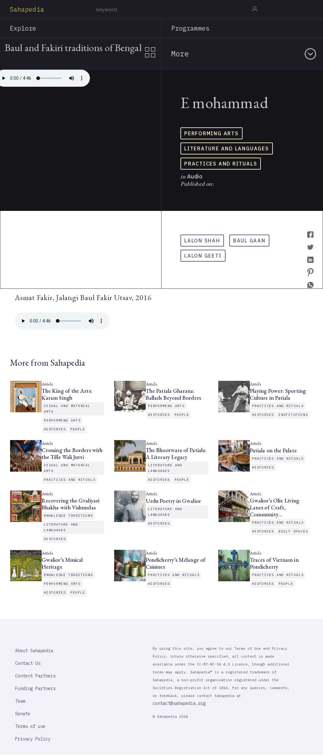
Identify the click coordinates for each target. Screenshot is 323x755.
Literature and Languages (226, 148)
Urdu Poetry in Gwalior (173, 500)
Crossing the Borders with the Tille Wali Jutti (72, 454)
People (77, 429)
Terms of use (30, 726)
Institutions (293, 415)
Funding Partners (35, 688)
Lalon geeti (203, 256)
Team (20, 701)
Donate (22, 714)
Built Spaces (293, 531)
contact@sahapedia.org (179, 703)
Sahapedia (27, 9)
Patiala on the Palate (273, 450)
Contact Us (27, 663)
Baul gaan (249, 240)
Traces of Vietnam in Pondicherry (274, 563)
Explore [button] (23, 28)
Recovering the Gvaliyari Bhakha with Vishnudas (70, 504)
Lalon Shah (202, 240)
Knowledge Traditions (68, 516)
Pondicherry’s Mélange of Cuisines (175, 563)
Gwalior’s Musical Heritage (62, 563)
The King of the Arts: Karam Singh (67, 394)
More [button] (180, 54)
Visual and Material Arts (67, 409)
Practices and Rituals (220, 163)
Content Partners (35, 676)
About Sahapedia (34, 650)
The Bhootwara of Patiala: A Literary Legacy (176, 454)
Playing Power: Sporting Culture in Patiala (278, 394)
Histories (55, 429)
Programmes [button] (190, 28)
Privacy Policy (32, 739)
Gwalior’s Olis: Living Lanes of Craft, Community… (274, 507)
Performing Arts (211, 133)
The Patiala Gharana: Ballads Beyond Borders (173, 394)
